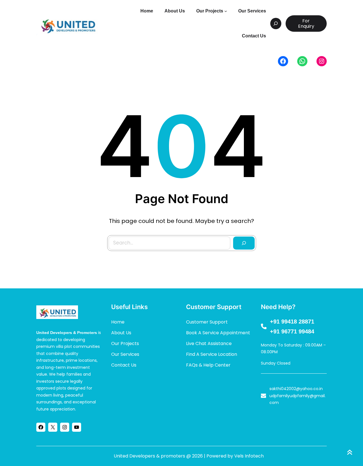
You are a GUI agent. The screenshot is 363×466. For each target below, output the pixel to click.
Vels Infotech (249, 456)
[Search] (244, 243)
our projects (125, 343)
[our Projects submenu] (225, 11)
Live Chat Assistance (209, 343)
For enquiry (306, 23)
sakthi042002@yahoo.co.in (296, 388)
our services (125, 354)
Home (117, 322)
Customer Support (207, 322)
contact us (123, 365)
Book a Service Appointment (218, 332)
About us (121, 332)
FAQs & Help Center (208, 365)
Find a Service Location (211, 354)
